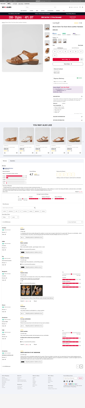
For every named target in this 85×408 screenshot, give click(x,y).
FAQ (3, 386)
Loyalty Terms (19, 388)
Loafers (34, 383)
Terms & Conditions (67, 386)
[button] (83, 142)
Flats (34, 378)
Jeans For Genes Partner (22, 381)
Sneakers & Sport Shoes (52, 388)
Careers (18, 378)
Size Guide (4, 381)
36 (54, 51)
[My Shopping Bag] (82, 7)
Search (80, 378)
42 (54, 55)
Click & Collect (4, 378)
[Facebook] (64, 381)
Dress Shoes (50, 381)
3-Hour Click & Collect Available (42, 13)
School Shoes (50, 387)
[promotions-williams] (42, 18)
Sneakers (34, 381)
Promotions (4, 382)
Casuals (49, 378)
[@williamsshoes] (69, 381)
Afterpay (3, 383)
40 (75, 51)
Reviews (5, 160)
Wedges (34, 382)
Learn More (19, 387)
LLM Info (3, 387)
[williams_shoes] (72, 381)
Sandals (34, 377)
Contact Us (19, 377)
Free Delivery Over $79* (14, 13)
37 (60, 51)
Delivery (3, 377)
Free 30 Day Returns (71, 13)
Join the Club (19, 386)
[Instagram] (67, 381)
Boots (34, 386)
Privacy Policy (73, 386)
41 (80, 51)
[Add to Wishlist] (81, 59)
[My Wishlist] (80, 7)
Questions (12, 160)
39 (70, 51)
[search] (55, 7)
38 (65, 51)
